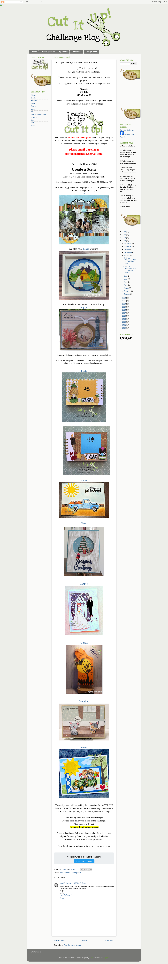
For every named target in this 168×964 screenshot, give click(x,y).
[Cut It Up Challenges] (122, 135)
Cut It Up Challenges (127, 130)
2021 (124, 301)
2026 (124, 232)
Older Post (109, 940)
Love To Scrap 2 (66, 895)
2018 (124, 310)
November (128, 246)
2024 (124, 238)
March (126, 288)
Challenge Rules (48, 52)
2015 (124, 319)
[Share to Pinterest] (91, 869)
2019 (124, 307)
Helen (33, 103)
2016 (124, 316)
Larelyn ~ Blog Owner (38, 114)
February (127, 291)
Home (34, 52)
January (127, 294)
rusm (91, 958)
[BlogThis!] (84, 869)
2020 (124, 304)
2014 (124, 322)
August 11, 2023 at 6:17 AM (76, 883)
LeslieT (62, 883)
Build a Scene (65, 873)
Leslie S (34, 117)
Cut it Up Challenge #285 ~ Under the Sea (129, 261)
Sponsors (63, 52)
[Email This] (81, 869)
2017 (124, 313)
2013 (124, 325)
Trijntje (84, 307)
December (128, 243)
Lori (32, 123)
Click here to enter (84, 861)
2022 (124, 298)
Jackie (84, 583)
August (127, 255)
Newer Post (59, 940)
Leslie (86, 249)
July (126, 276)
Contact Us (76, 52)
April (126, 285)
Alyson (33, 95)
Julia (32, 109)
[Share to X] (86, 869)
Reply (62, 898)
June (126, 279)
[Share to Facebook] (88, 869)
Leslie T (34, 120)
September (128, 252)
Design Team (91, 52)
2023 (124, 241)
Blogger (105, 958)
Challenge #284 (76, 873)
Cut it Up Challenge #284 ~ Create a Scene (129, 269)
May (126, 282)
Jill (84, 193)
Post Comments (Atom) (72, 945)
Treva (83, 523)
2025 (124, 235)
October (127, 249)
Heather (84, 701)
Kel (32, 112)
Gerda (84, 642)
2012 (124, 328)
